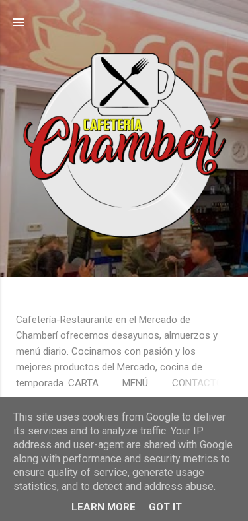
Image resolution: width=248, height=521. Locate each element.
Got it (165, 507)
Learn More (103, 507)
